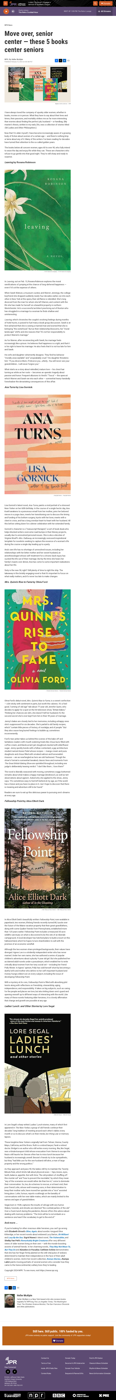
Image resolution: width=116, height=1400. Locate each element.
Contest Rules (46, 1373)
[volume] (13, 11)
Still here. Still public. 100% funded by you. (58, 1331)
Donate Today (70, 1358)
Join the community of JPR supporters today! (73, 1335)
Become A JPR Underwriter (75, 1363)
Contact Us (45, 1358)
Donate (106, 3)
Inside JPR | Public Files (49, 1368)
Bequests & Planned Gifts (74, 1373)
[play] (6, 11)
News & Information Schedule (100, 1373)
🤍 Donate (58, 1340)
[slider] (16, 11)
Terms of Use (46, 1363)
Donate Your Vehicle (72, 1368)
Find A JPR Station (96, 1358)
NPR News (8, 25)
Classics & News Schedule (98, 1363)
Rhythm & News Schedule (98, 1368)
